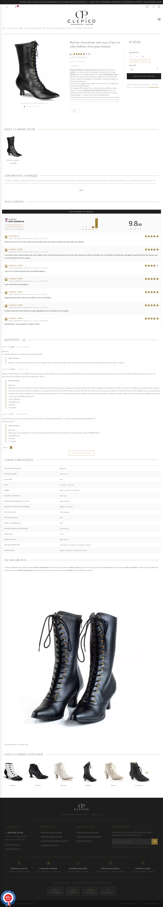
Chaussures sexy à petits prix (88, 837)
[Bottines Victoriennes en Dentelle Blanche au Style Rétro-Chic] (63, 771)
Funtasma (74, 66)
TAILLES (133, 65)
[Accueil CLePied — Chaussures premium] (81, 807)
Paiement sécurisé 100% (51, 833)
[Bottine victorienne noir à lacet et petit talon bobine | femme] (24, 106)
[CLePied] (81, 18)
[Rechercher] (159, 7)
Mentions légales (128, 903)
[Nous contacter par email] (147, 6)
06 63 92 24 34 (15, 833)
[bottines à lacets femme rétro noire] (35, 106)
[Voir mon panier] (14, 6)
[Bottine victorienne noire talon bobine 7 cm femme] (32, 106)
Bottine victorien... (13, 160)
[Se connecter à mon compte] (154, 6)
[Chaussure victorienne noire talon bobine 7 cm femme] (27, 106)
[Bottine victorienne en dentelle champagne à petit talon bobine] (114, 771)
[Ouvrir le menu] (159, 19)
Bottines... (63, 785)
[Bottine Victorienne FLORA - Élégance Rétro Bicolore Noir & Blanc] (13, 771)
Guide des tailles (138, 61)
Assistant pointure (84, 841)
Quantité (134, 52)
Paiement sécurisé (151, 903)
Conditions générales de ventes (54, 841)
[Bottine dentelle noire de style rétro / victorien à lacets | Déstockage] (89, 771)
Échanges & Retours (49, 845)
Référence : (73, 57)
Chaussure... (139, 785)
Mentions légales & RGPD (52, 837)
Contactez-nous (12, 845)
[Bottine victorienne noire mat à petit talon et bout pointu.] (38, 771)
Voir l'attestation (14, 226)
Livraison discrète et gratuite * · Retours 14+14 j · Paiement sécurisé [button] (143, 85)
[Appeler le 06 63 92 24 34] (7, 6)
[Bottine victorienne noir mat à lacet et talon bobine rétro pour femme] (29, 106)
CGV (139, 903)
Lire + (81, 190)
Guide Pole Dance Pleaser (87, 833)
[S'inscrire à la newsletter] (155, 841)
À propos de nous (12, 849)
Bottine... (13, 785)
